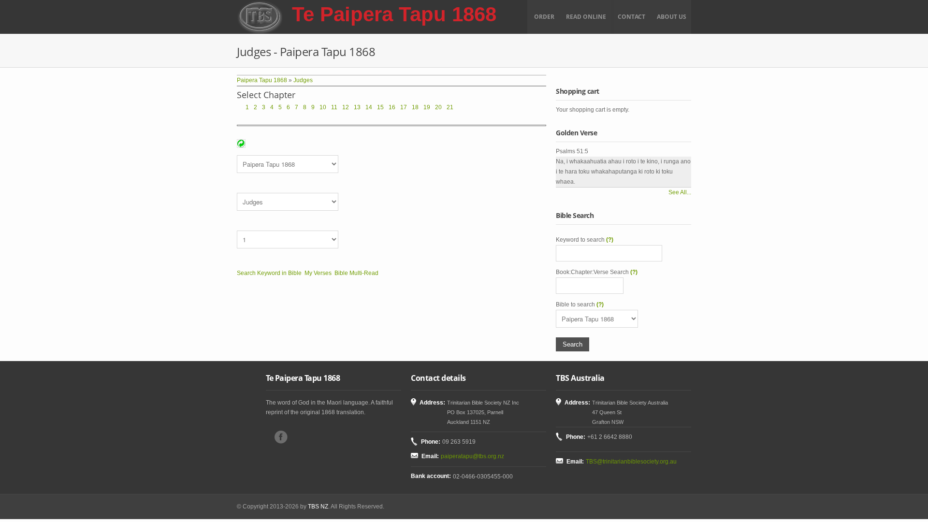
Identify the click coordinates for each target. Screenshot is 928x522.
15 (380, 107)
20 (438, 107)
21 (450, 107)
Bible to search (580, 304)
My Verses (318, 273)
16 (392, 107)
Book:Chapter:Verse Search (597, 272)
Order (544, 17)
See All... (679, 192)
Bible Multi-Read (356, 273)
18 (415, 107)
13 (357, 107)
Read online (586, 17)
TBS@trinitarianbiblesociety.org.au (631, 461)
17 (403, 107)
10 (322, 107)
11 (334, 107)
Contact (631, 17)
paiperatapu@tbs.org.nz (472, 456)
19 (426, 107)
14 (368, 107)
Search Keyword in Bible (269, 273)
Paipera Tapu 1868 (262, 80)
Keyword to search (584, 239)
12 (345, 107)
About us (671, 17)
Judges (303, 80)
